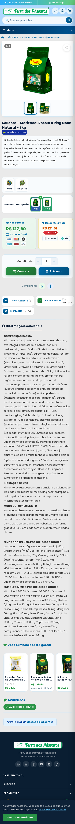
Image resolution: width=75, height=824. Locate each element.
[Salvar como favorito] (67, 48)
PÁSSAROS (13, 37)
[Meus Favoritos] (55, 11)
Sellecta (23, 300)
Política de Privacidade (52, 809)
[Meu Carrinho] (69, 11)
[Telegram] (49, 764)
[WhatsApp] (18, 764)
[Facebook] (34, 764)
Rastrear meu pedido (20, 2)
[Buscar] (69, 20)
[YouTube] (41, 764)
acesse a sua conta (39, 722)
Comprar (23, 271)
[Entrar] (62, 11)
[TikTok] (57, 764)
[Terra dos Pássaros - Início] (27, 11)
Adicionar (56, 271)
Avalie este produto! (21, 706)
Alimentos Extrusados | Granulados (41, 37)
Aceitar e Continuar (20, 817)
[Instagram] (26, 764)
